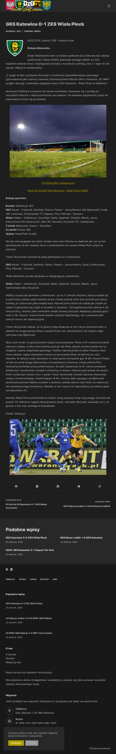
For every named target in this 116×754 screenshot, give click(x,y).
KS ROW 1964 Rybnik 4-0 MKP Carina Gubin (29, 633)
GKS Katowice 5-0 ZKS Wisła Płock (26, 537)
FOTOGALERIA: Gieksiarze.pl (58, 182)
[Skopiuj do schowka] (99, 486)
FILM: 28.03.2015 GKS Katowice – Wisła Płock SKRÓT (58, 190)
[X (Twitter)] (37, 486)
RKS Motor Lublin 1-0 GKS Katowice (81, 537)
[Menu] (109, 6)
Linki (55, 579)
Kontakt (10, 658)
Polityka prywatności (99, 748)
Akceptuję (16, 743)
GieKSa (37, 31)
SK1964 (22, 579)
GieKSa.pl (10, 579)
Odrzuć (31, 743)
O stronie (11, 654)
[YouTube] (11, 569)
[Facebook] (16, 486)
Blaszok (44, 579)
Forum (33, 579)
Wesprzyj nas (13, 662)
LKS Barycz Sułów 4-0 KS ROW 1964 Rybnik (29, 618)
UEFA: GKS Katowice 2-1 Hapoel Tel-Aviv (30, 550)
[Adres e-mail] (79, 486)
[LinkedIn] (58, 486)
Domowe (28, 31)
